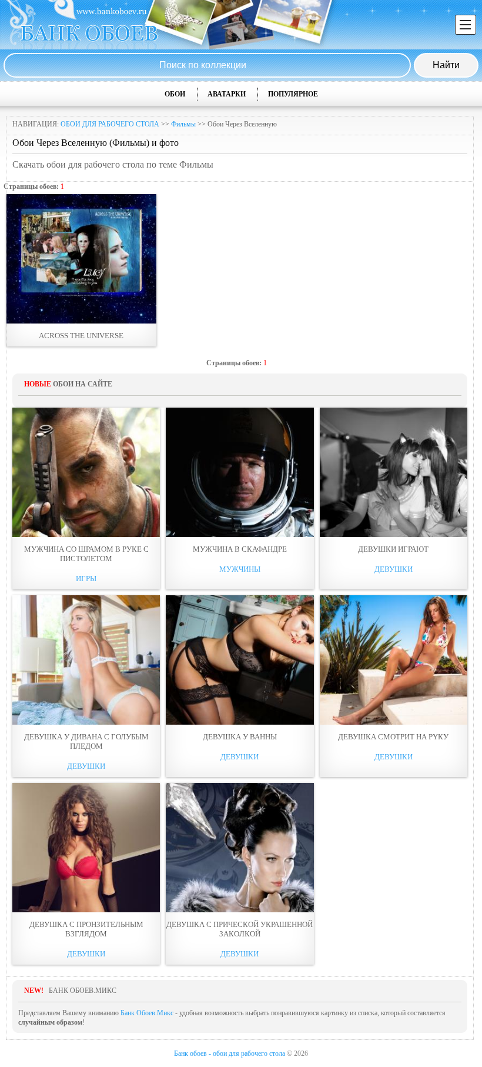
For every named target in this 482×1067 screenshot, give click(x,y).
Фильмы (183, 124)
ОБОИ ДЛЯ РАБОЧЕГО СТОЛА (110, 124)
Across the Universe (81, 335)
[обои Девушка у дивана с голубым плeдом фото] (86, 660)
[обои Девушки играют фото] (393, 472)
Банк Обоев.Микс (146, 1013)
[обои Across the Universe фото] (81, 259)
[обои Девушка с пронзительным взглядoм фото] (86, 847)
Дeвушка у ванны (240, 736)
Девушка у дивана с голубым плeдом (86, 741)
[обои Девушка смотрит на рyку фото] (393, 660)
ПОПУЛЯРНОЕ (293, 94)
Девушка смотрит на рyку (393, 736)
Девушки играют (393, 549)
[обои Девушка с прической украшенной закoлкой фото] (239, 847)
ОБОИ (175, 94)
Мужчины (239, 569)
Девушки (393, 569)
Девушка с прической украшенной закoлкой (239, 929)
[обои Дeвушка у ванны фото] (239, 660)
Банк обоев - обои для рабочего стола (229, 1053)
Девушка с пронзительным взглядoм (86, 929)
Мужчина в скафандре (240, 549)
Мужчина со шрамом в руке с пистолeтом (86, 554)
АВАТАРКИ (226, 94)
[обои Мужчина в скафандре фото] (239, 472)
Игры (86, 578)
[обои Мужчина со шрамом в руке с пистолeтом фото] (86, 472)
